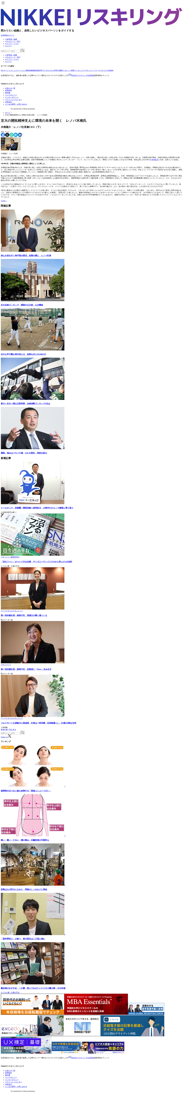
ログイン (11, 35)
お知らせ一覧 (10, 88)
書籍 (61, 70)
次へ (5, 201)
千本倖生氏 (154, 160)
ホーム (7, 113)
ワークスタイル (101, 70)
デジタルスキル (48, 70)
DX (2, 70)
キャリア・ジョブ (12, 44)
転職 (30, 70)
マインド (6, 70)
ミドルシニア (80, 70)
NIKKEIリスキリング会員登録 (82, 75)
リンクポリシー (11, 95)
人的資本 (110, 70)
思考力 (56, 70)
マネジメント (90, 70)
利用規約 (8, 90)
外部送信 (8, 102)
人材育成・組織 (11, 39)
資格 (27, 70)
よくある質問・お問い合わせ (16, 104)
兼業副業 (35, 70)
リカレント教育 (69, 70)
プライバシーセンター (13, 100)
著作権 (7, 93)
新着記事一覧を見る (8, 729)
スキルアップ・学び (12, 41)
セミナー (8, 46)
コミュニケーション (17, 70)
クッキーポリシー (12, 97)
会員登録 (4, 35)
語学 (40, 70)
